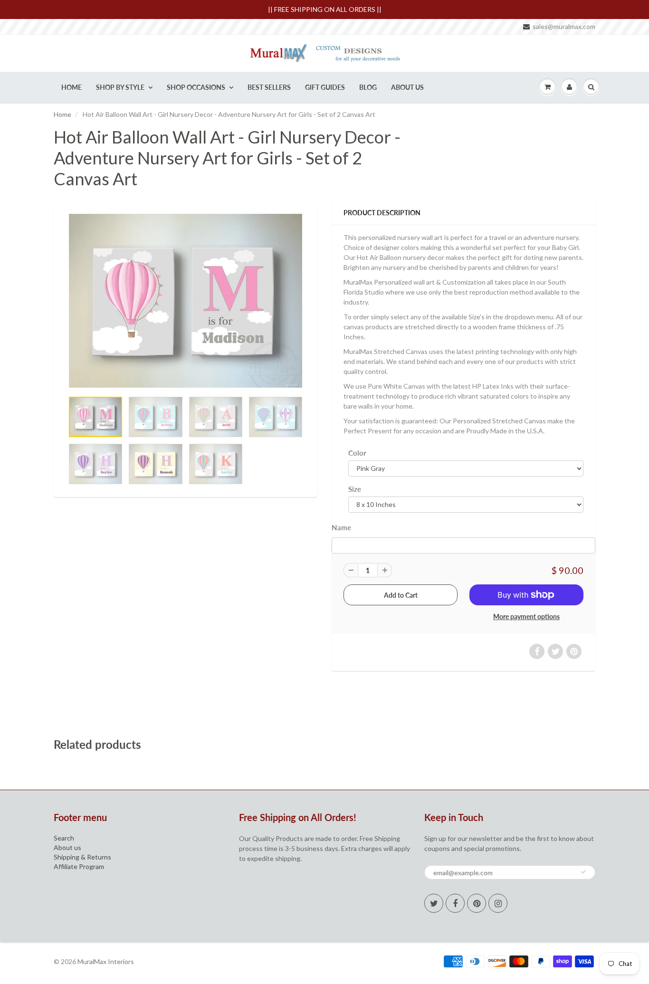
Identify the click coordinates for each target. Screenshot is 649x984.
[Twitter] (433, 903)
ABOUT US (407, 87)
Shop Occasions (196, 87)
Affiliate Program (79, 866)
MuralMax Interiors (105, 961)
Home (71, 87)
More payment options (526, 616)
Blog (368, 87)
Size (354, 489)
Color (357, 453)
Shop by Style (120, 87)
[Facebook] (455, 903)
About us (67, 847)
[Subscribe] (583, 871)
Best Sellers (269, 87)
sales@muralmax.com (564, 26)
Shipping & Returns (82, 857)
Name (341, 527)
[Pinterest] (476, 903)
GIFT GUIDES (325, 87)
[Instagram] (497, 903)
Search (64, 838)
